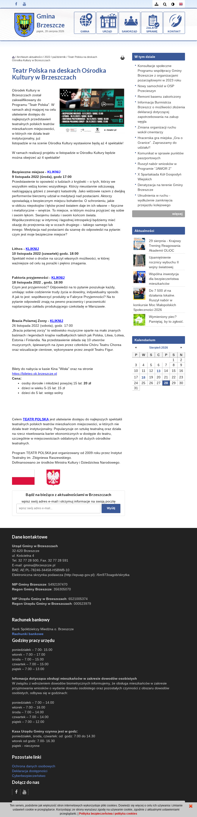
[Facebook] (16, 4)
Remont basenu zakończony (159, 96)
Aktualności (144, 231)
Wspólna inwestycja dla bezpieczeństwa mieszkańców (164, 278)
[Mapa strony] (156, 4)
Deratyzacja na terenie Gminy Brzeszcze (160, 187)
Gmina (84, 31)
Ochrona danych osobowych (33, 766)
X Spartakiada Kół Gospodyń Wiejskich (159, 176)
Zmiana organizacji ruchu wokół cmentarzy (157, 129)
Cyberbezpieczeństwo (28, 776)
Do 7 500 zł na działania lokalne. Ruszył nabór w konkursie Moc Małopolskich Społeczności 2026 (154, 300)
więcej (177, 214)
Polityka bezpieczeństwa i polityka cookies (108, 813)
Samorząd (129, 31)
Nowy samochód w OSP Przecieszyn (156, 88)
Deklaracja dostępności (29, 771)
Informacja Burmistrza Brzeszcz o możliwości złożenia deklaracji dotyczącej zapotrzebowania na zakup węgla (161, 111)
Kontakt (174, 31)
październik (59, 56)
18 (143, 377)
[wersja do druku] (122, 57)
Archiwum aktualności (30, 56)
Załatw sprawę (151, 29)
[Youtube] (24, 4)
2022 (47, 56)
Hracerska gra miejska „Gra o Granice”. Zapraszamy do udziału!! (160, 142)
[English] (181, 4)
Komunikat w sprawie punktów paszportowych (161, 155)
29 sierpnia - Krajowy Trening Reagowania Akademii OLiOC (165, 245)
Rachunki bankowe (27, 634)
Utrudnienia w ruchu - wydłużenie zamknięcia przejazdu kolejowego (155, 200)
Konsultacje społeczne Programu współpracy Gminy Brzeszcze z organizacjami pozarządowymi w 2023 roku (160, 73)
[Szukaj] (164, 4)
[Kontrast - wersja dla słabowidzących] (173, 4)
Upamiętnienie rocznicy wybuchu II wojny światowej (164, 262)
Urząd (107, 31)
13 (158, 371)
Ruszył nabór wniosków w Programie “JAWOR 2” (157, 166)
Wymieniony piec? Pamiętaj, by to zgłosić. (166, 319)
